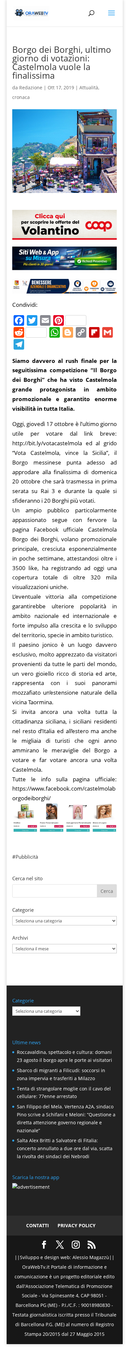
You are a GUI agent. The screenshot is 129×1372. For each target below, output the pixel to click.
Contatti (37, 1225)
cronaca (21, 97)
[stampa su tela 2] (64, 827)
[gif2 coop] (64, 234)
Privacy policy (77, 1225)
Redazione (30, 87)
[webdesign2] (64, 267)
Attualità (88, 87)
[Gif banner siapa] (64, 288)
